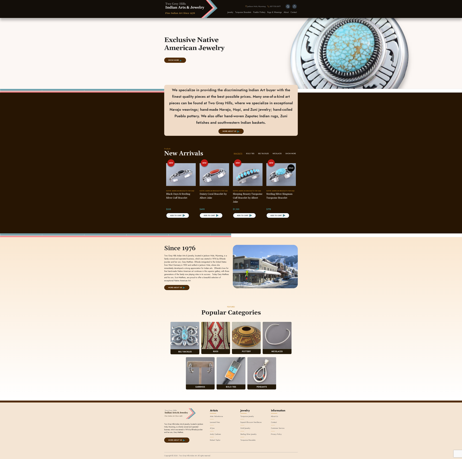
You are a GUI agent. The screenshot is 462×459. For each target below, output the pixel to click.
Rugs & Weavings (274, 12)
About (286, 12)
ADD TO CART (176, 215)
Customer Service (277, 428)
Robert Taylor (215, 440)
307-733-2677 (275, 6)
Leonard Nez (215, 422)
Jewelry (230, 12)
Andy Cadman (215, 434)
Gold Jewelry (245, 428)
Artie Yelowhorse (216, 416)
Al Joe (212, 428)
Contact (294, 12)
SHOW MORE (173, 60)
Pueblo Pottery (259, 12)
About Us (274, 416)
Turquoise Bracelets (243, 12)
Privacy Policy (276, 434)
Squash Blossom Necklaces (251, 422)
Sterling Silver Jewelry (248, 434)
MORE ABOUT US (229, 131)
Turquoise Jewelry (247, 416)
